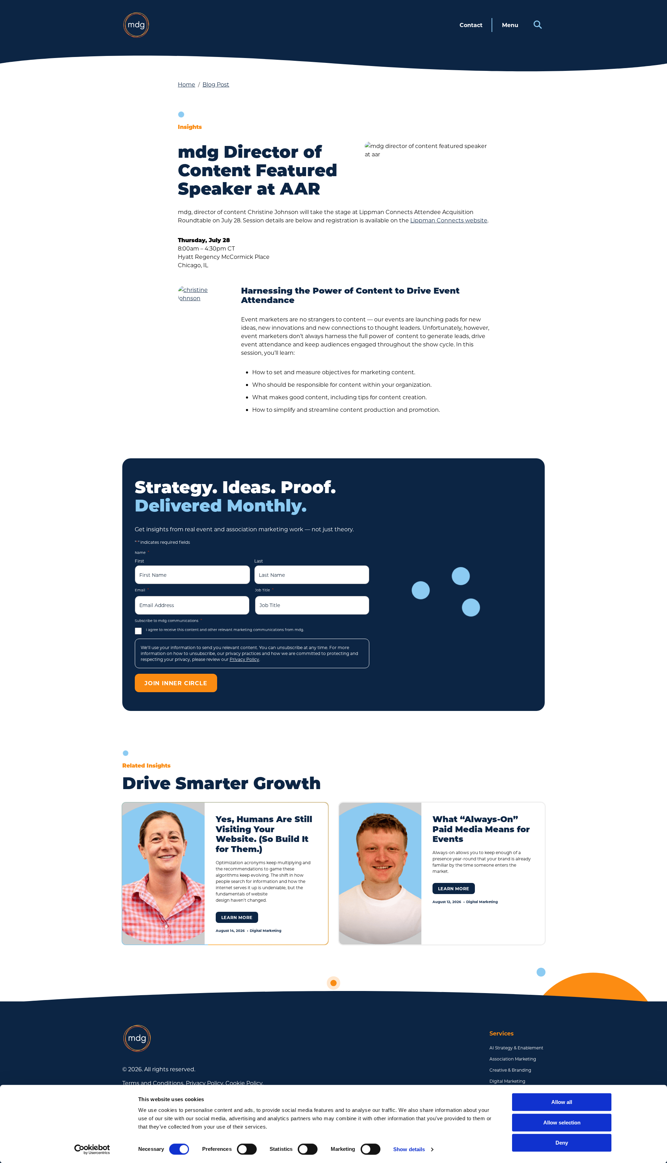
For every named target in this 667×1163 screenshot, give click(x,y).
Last (258, 561)
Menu (510, 24)
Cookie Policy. (244, 1083)
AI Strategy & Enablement (516, 1047)
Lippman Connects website (448, 220)
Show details (409, 1149)
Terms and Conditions (152, 1083)
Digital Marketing (507, 1081)
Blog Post (216, 84)
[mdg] (136, 25)
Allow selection (561, 1122)
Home (186, 84)
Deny (561, 1143)
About (469, 254)
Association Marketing (512, 1059)
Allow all (561, 1102)
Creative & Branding (510, 1070)
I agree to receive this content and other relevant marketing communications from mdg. (225, 630)
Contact (471, 24)
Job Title (264, 589)
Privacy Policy (244, 659)
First (139, 561)
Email (142, 589)
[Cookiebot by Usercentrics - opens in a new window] (92, 1149)
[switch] (247, 1149)
